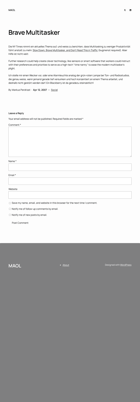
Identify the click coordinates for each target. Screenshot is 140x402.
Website (12, 189)
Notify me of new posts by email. (29, 214)
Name (12, 161)
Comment (14, 124)
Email (12, 175)
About (66, 265)
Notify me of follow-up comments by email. (35, 208)
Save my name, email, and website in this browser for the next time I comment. (54, 202)
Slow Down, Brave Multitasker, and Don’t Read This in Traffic (65, 50)
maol (11, 10)
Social (54, 89)
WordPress (126, 264)
